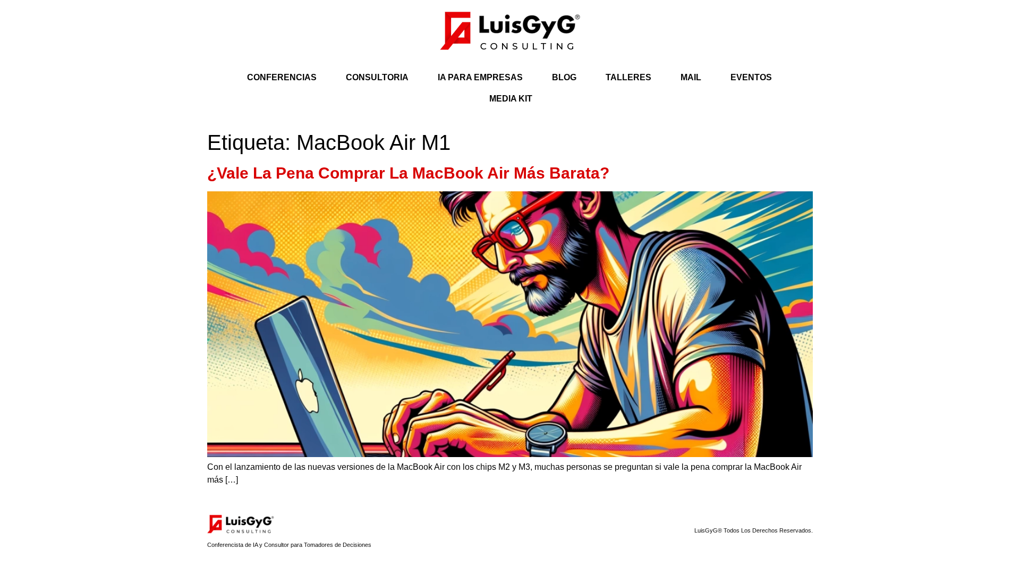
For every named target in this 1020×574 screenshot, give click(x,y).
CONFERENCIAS (282, 77)
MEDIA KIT (510, 98)
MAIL (691, 77)
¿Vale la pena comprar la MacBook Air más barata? (408, 173)
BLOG (564, 77)
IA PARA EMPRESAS (480, 77)
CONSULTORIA (377, 77)
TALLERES (628, 77)
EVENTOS (751, 77)
